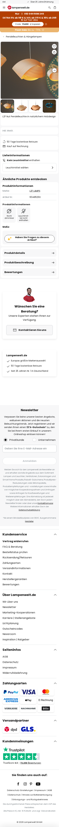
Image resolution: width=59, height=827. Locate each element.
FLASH (27, 24)
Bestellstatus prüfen (15, 552)
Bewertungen (13, 272)
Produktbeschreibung (19, 262)
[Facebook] (20, 784)
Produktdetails (14, 253)
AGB (5, 656)
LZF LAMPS (35, 190)
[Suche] (49, 7)
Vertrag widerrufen (15, 541)
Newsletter (9, 607)
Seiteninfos (12, 650)
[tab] (29, 559)
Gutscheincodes (13, 629)
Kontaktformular (45, 503)
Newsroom (9, 634)
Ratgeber (23, 639)
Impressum (10, 667)
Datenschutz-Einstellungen (20, 790)
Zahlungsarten (11, 563)
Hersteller (29, 521)
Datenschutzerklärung (29, 510)
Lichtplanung (10, 623)
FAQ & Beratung (12, 547)
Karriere (8, 618)
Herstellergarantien (15, 579)
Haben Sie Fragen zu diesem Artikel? (32, 239)
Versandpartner (16, 720)
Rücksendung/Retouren (17, 557)
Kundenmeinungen (18, 741)
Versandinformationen (17, 568)
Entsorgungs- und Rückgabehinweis (30, 799)
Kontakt (7, 574)
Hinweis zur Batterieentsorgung (37, 794)
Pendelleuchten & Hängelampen (24, 36)
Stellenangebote (25, 618)
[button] (7, 106)
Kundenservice (15, 534)
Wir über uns (10, 602)
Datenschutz (10, 662)
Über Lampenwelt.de (19, 595)
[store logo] (20, 7)
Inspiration (9, 639)
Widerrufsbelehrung (15, 673)
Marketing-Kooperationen (19, 612)
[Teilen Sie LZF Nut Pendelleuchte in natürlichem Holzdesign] (54, 52)
